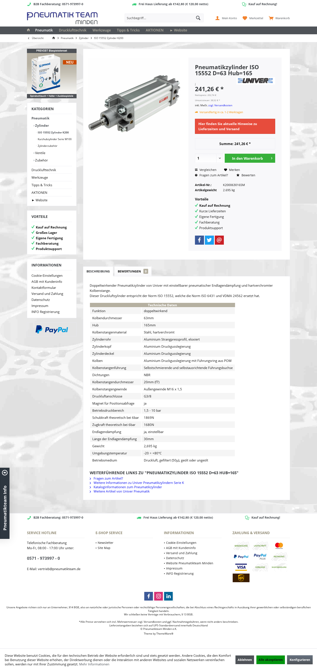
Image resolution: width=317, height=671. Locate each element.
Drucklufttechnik (43, 170)
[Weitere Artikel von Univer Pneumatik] (255, 80)
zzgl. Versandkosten (220, 105)
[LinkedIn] (168, 596)
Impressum (39, 305)
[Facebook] (199, 240)
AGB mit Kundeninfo (46, 281)
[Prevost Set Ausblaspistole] (52, 73)
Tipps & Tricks (41, 185)
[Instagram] (158, 596)
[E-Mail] (219, 240)
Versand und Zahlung (47, 293)
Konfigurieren (300, 660)
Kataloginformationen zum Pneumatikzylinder (127, 487)
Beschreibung (98, 271)
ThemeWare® (164, 633)
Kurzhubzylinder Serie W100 (54, 139)
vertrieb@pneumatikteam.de (59, 569)
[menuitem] (278, 18)
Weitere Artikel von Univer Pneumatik (121, 491)
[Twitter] (209, 240)
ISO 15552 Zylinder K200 (53, 132)
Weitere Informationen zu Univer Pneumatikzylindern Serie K (138, 482)
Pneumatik (40, 118)
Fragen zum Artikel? (213, 175)
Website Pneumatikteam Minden (189, 563)
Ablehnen (245, 660)
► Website (39, 200)
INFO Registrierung (45, 312)
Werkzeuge (39, 177)
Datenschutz (40, 299)
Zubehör (41, 160)
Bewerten (248, 175)
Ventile (39, 153)
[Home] (28, 30)
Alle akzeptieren (271, 660)
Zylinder (41, 125)
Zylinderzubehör (47, 146)
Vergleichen (208, 170)
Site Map (104, 548)
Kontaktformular (43, 287)
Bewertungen (132, 271)
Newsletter (105, 543)
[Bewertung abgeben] (215, 78)
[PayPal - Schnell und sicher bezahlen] (52, 329)
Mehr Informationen (94, 664)
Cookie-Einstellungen (47, 275)
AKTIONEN (39, 192)
